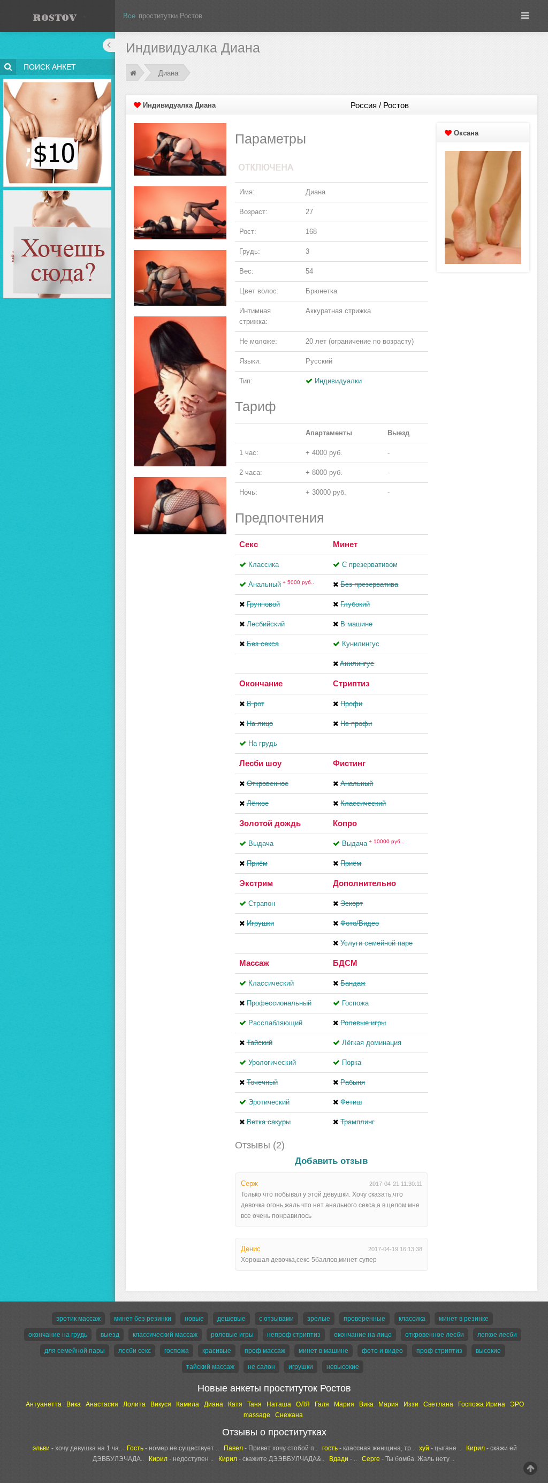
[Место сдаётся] (57, 192)
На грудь (262, 743)
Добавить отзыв (331, 1161)
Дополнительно (364, 883)
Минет (345, 544)
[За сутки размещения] (57, 81)
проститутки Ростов (170, 16)
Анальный (281, 584)
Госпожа (355, 1003)
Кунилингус (360, 644)
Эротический (269, 1102)
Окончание (261, 683)
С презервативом (370, 565)
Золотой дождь (270, 823)
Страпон (261, 903)
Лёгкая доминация (371, 1043)
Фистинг (349, 763)
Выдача (260, 843)
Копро (345, 823)
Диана (168, 73)
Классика (263, 565)
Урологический (272, 1062)
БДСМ (345, 962)
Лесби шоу (260, 763)
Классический (271, 983)
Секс (248, 544)
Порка (351, 1062)
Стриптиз (351, 683)
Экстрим (256, 883)
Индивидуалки (338, 381)
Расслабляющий (275, 1023)
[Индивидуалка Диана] (180, 149)
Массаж (254, 962)
